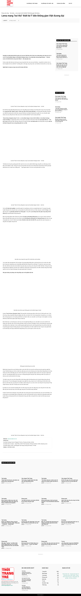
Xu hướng (63, 520)
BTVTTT (5, 20)
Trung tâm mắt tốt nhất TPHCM (69, 575)
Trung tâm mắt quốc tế (74, 573)
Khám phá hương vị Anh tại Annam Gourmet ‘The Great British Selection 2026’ (50, 501)
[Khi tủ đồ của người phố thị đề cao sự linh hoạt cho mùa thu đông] (70, 513)
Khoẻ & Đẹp (24, 541)
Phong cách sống (5, 13)
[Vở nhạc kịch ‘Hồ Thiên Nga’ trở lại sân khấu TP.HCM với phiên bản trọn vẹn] (31, 513)
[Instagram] (66, 572)
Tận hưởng (12, 13)
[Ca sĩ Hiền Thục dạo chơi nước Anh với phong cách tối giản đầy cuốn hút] (50, 534)
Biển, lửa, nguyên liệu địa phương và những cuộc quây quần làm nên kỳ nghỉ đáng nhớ (49, 523)
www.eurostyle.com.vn (12, 438)
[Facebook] (63, 572)
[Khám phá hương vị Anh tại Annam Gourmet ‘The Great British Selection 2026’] (50, 491)
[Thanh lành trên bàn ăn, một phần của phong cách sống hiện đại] (11, 471)
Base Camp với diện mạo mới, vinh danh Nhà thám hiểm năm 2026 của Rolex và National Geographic (10, 501)
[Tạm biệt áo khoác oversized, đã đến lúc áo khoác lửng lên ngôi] (31, 491)
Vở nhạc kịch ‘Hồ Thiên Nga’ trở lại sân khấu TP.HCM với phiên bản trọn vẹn (30, 522)
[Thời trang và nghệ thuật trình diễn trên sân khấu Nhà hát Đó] (73, 46)
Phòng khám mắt (66, 573)
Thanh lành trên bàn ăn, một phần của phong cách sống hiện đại (10, 480)
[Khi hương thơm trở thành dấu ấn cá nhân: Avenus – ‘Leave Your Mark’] (31, 534)
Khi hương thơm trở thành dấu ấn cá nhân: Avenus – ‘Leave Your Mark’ (30, 543)
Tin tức (63, 541)
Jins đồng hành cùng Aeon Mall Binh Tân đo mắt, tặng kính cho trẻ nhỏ (69, 543)
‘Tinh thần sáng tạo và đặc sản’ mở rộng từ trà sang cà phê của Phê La (61, 56)
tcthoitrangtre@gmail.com (7, 585)
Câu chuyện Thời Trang (61, 43)
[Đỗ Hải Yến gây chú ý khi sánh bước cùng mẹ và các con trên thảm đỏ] (73, 66)
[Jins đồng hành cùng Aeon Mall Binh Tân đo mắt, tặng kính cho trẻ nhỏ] (70, 534)
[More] (76, 20)
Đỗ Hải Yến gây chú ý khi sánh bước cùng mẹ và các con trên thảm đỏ (61, 66)
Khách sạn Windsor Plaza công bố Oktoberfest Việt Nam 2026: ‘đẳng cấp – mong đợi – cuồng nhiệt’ (10, 523)
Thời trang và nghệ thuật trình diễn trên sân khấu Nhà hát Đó (61, 46)
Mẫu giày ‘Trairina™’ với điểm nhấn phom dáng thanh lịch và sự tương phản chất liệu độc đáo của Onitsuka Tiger (10, 544)
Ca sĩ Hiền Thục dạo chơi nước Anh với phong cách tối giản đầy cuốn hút (50, 543)
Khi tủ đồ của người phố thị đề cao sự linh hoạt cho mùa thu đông (70, 522)
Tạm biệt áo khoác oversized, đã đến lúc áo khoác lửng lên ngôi (30, 501)
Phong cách (24, 498)
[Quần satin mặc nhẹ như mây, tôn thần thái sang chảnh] (70, 491)
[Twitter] (69, 572)
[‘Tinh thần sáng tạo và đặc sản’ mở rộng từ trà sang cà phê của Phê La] (73, 56)
